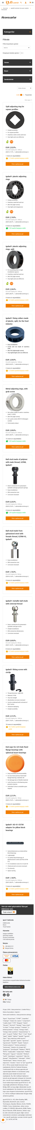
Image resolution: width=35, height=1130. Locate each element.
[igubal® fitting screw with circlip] (17, 683)
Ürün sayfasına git (17, 164)
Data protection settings (24, 1014)
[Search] (21, 2)
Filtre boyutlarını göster (10, 44)
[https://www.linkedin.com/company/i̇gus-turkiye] (4, 995)
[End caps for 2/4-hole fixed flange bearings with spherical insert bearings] (17, 763)
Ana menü (5, 8)
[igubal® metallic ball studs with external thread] (17, 614)
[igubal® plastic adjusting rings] (17, 190)
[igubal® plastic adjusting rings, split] (17, 260)
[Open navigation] (2, 2)
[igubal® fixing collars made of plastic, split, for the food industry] (17, 334)
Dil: (8, 999)
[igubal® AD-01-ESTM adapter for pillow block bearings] (17, 841)
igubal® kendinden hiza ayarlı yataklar (20, 8)
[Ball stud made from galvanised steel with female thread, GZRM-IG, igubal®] (17, 550)
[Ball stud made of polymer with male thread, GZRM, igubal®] (17, 475)
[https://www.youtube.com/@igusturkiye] (8, 995)
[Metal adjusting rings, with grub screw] (17, 402)
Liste (18, 95)
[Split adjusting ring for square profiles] (17, 120)
